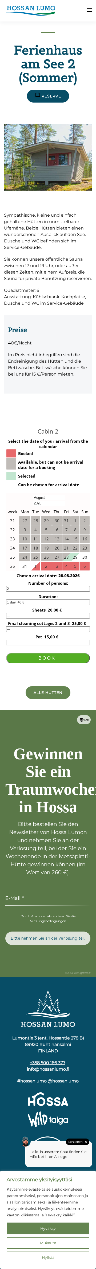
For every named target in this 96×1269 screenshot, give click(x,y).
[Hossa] (48, 1008)
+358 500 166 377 (47, 1062)
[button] (89, 10)
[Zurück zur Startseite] (30, 10)
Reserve (51, 96)
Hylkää (48, 1257)
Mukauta (48, 1243)
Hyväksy (48, 1228)
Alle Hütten (48, 692)
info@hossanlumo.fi (48, 1069)
